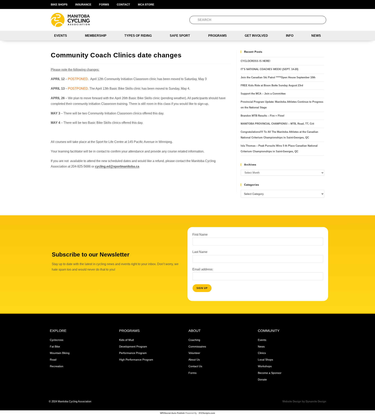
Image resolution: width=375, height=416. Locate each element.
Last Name (199, 252)
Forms (104, 4)
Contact (123, 4)
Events (60, 35)
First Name (200, 234)
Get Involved (256, 35)
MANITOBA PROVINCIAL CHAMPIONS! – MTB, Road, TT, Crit (277, 123)
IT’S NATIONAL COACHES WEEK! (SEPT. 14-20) (269, 69)
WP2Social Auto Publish (172, 413)
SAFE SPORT (180, 35)
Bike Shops (59, 4)
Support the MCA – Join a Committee (263, 93)
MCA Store (146, 4)
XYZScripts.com (207, 413)
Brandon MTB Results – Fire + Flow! (262, 115)
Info (289, 35)
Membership (95, 35)
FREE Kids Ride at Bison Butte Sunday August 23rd (272, 85)
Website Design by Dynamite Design (304, 401)
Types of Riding (138, 35)
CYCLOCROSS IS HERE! (255, 61)
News (316, 35)
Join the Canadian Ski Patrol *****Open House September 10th (278, 77)
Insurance (83, 4)
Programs (217, 35)
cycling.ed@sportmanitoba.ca (117, 166)
